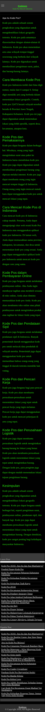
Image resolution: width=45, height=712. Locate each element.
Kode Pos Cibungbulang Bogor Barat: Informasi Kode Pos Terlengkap (18, 601)
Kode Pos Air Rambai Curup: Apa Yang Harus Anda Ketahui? (21, 638)
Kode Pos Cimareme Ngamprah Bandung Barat (22, 646)
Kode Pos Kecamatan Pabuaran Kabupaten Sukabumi (20, 573)
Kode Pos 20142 (8, 587)
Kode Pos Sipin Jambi (11, 655)
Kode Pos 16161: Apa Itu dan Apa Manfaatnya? (22, 566)
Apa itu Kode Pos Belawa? (13, 642)
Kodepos (22, 6)
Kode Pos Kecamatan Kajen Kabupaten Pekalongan (18, 664)
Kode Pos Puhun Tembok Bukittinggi (17, 616)
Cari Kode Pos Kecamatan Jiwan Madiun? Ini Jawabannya (21, 689)
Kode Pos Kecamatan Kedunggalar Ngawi (19, 590)
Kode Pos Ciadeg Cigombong (14, 669)
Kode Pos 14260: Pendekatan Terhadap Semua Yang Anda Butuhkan (21, 683)
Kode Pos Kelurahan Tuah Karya (15, 583)
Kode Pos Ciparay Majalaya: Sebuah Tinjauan (21, 619)
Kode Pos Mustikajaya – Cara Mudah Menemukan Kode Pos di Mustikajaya (18, 659)
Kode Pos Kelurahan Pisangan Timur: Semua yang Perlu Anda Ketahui (21, 694)
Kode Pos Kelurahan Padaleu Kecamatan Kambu (19, 579)
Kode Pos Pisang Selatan (12, 609)
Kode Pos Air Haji (9, 606)
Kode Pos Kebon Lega (11, 679)
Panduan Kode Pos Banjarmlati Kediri (18, 672)
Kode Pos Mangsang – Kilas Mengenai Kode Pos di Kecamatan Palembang (21, 650)
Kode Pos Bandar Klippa (12, 676)
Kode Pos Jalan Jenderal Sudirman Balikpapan (22, 597)
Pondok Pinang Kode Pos (12, 569)
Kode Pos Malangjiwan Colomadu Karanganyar (22, 612)
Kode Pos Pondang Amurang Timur (17, 593)
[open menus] (3, 6)
